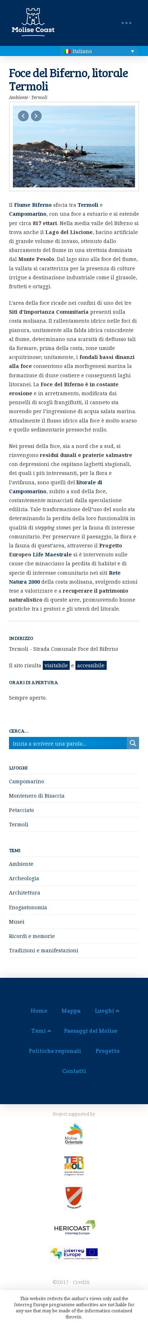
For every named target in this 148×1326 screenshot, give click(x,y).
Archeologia (24, 878)
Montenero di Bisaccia (37, 795)
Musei (16, 921)
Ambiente (21, 863)
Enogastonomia (28, 907)
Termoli (18, 824)
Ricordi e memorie (32, 936)
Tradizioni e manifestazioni (43, 950)
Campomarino (26, 781)
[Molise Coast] (17, 26)
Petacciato (21, 810)
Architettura (24, 892)
